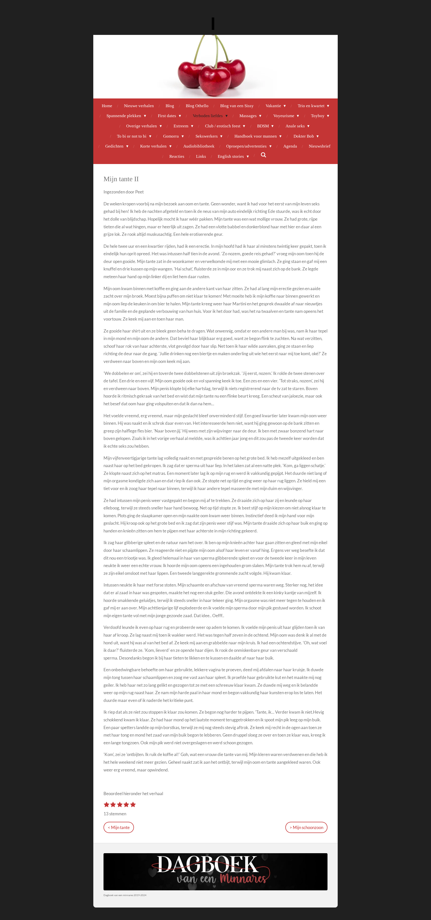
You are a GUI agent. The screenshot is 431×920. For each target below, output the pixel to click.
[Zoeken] (263, 155)
